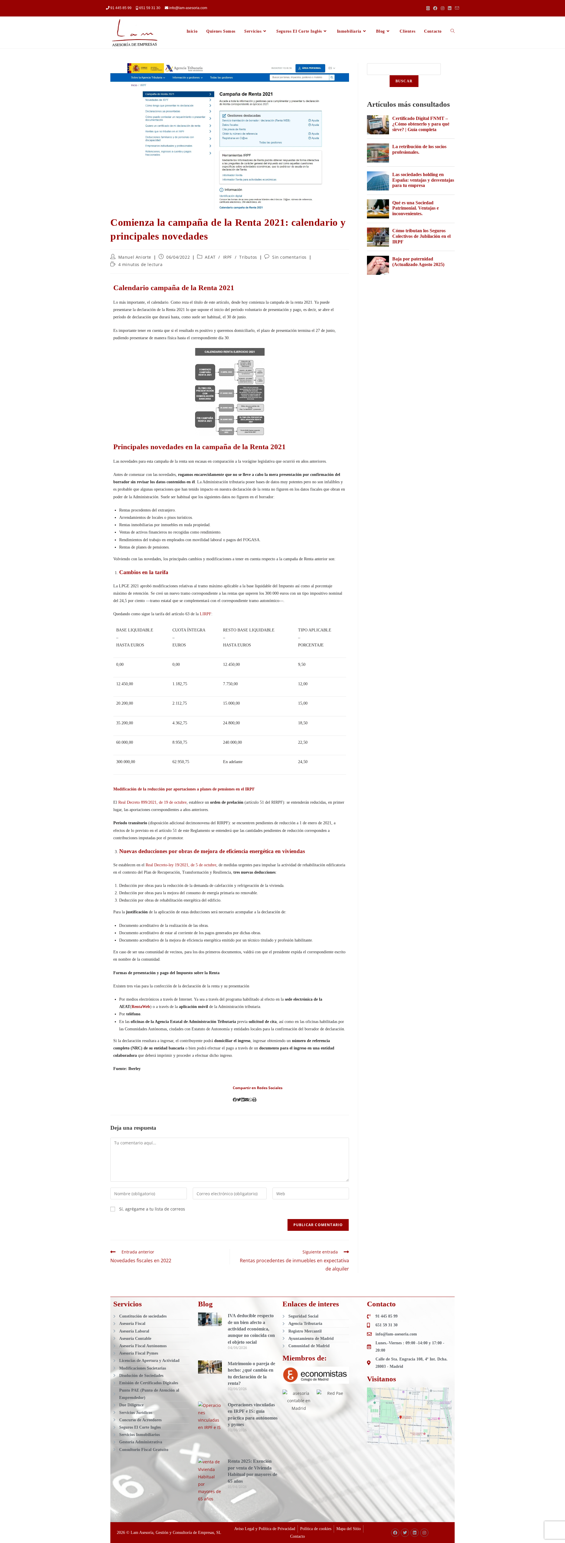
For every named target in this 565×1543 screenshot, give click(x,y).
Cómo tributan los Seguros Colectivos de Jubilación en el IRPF (421, 236)
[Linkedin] (415, 1533)
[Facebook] (395, 1533)
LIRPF (205, 614)
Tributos (248, 257)
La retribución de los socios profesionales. (419, 149)
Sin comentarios (289, 257)
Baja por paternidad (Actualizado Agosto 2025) (418, 261)
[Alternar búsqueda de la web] (452, 31)
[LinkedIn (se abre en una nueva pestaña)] (449, 8)
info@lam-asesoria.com (187, 8)
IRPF (227, 257)
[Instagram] (424, 1533)
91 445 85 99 (120, 8)
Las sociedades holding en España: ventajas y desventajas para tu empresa (423, 180)
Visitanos (381, 1379)
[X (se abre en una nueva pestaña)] (428, 8)
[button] (235, 1099)
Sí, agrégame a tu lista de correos (151, 1209)
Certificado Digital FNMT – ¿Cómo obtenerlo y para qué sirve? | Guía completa (420, 124)
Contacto (381, 1304)
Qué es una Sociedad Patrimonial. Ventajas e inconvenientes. (415, 208)
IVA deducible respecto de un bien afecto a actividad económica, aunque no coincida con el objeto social (251, 1329)
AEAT (210, 257)
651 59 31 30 (149, 8)
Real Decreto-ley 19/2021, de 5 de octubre (181, 865)
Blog (205, 1304)
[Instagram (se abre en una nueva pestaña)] (442, 8)
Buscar (404, 81)
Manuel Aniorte (134, 257)
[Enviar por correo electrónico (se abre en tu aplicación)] (456, 8)
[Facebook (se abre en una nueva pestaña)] (435, 8)
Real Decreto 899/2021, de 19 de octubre (152, 802)
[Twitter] (405, 1533)
